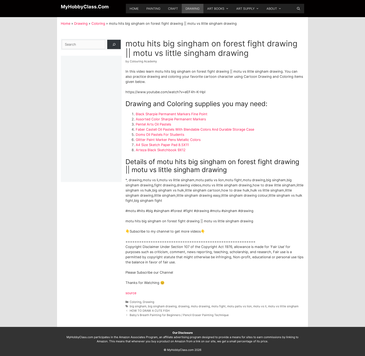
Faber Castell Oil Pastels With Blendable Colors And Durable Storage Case (195, 129)
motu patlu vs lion (239, 306)
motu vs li (260, 306)
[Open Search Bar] (298, 8)
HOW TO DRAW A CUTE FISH (150, 310)
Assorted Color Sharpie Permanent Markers (171, 119)
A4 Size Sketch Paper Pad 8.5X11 (162, 145)
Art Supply (245, 8)
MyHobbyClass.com (85, 7)
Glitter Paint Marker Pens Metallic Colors (168, 140)
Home (134, 8)
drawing (183, 306)
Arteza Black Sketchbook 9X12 (161, 150)
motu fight (218, 306)
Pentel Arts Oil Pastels (153, 124)
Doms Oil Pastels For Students (160, 135)
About (272, 8)
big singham (138, 306)
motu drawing (200, 306)
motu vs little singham (283, 306)
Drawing (193, 8)
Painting (153, 8)
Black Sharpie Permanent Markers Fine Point (171, 114)
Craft (173, 8)
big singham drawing (162, 306)
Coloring (98, 23)
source (130, 293)
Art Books (215, 8)
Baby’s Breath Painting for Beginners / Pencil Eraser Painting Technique (179, 315)
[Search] (114, 44)
